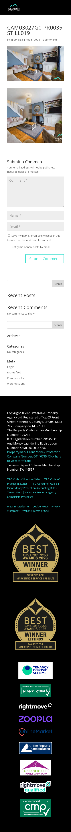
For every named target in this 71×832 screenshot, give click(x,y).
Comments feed (16, 378)
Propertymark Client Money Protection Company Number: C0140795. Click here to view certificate (34, 456)
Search (58, 284)
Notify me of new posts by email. (31, 247)
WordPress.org (16, 383)
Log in (10, 367)
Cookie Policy (40, 506)
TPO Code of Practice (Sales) (24, 479)
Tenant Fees (14, 492)
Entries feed (14, 372)
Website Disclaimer (18, 506)
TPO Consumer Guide (44, 483)
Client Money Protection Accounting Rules (32, 488)
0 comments (50, 39)
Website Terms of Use (35, 511)
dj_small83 (17, 39)
